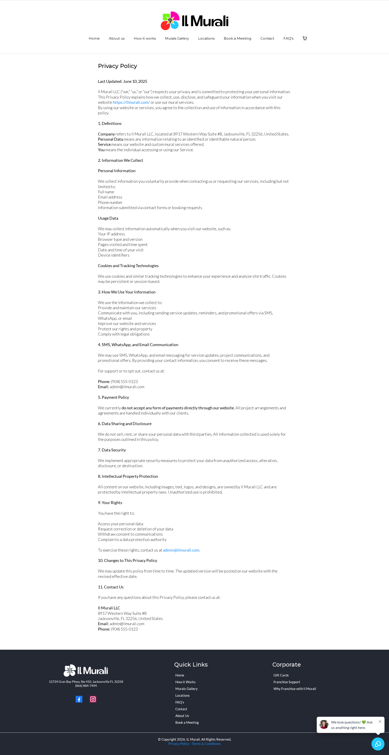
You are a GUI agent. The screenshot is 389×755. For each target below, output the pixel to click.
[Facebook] (79, 699)
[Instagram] (93, 699)
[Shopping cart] (305, 38)
